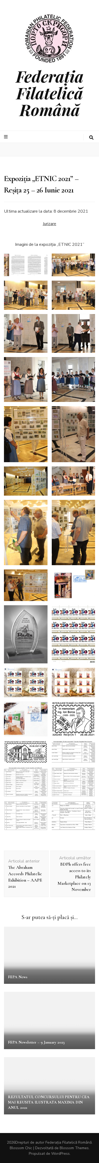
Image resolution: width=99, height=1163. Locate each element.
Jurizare (49, 224)
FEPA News (17, 977)
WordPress (60, 1153)
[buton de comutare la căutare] (91, 137)
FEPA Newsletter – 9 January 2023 (36, 1042)
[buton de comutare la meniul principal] (6, 137)
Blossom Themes (74, 1148)
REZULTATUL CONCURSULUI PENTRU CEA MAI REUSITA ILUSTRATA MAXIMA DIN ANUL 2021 (48, 1102)
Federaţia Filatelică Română (49, 92)
